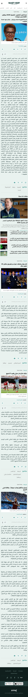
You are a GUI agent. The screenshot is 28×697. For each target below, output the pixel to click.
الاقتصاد (7, 7)
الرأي (11, 7)
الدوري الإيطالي (17, 362)
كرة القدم (13, 470)
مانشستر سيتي (7, 473)
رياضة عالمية (16, 10)
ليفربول (10, 362)
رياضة (13, 186)
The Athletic (20, 45)
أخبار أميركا (7, 186)
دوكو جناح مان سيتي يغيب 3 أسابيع (16, 372)
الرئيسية (25, 7)
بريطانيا (19, 476)
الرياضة (25, 10)
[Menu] (26, 2)
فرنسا (19, 189)
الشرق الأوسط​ (19, 7)
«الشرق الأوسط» (21, 292)
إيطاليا (4, 362)
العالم (14, 7)
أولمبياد (19, 186)
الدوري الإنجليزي (17, 473)
